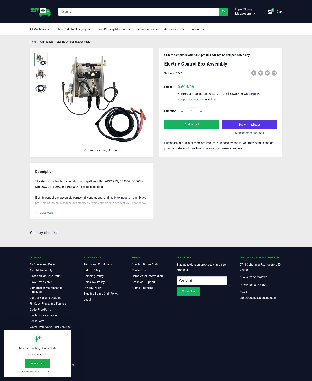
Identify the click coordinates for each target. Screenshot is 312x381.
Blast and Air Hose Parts (45, 276)
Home (33, 41)
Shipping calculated (190, 99)
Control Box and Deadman (46, 297)
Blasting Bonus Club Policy (101, 293)
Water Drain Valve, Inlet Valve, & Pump (50, 329)
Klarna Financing (142, 288)
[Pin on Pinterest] (260, 73)
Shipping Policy (94, 276)
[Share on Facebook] (253, 73)
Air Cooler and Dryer (42, 264)
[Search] (223, 12)
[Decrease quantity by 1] (182, 111)
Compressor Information (147, 276)
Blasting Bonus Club (145, 264)
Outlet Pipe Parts (40, 309)
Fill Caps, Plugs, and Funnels (48, 303)
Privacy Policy (93, 288)
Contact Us (139, 270)
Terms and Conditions (98, 264)
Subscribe (188, 291)
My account (243, 13)
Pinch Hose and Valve (43, 315)
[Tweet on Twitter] (267, 73)
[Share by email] (274, 73)
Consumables (145, 29)
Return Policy (92, 270)
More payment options (249, 133)
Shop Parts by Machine (111, 29)
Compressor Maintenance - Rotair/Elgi (47, 290)
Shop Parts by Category (71, 29)
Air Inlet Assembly (41, 270)
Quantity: (170, 111)
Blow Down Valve (41, 282)
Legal (87, 299)
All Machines (38, 29)
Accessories (172, 29)
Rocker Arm (37, 321)
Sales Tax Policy (94, 282)
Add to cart (192, 124)
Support (195, 29)
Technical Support (143, 282)
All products (46, 41)
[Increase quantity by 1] (201, 111)
